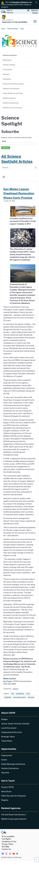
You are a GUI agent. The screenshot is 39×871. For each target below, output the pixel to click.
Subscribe (5, 148)
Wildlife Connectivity (11, 103)
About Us (34, 10)
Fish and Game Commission (19, 814)
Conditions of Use (9, 841)
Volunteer (5, 773)
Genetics (6, 74)
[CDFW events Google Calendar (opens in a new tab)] (28, 10)
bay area (31, 697)
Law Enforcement (8, 728)
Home (3, 28)
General (15, 689)
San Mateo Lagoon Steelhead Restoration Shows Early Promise (18, 193)
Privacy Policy (7, 844)
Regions (4, 800)
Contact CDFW (7, 787)
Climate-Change (9, 65)
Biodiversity (7, 60)
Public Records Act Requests (13, 796)
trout (28, 693)
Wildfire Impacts (9, 98)
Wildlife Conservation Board (19, 819)
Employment (6, 755)
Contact (35, 13)
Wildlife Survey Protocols (12, 108)
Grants (4, 760)
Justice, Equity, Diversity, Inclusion (15, 724)
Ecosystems (7, 69)
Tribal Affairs (6, 741)
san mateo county (19, 697)
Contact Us (6, 849)
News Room (6, 791)
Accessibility (9, 836)
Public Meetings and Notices (13, 764)
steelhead (7, 697)
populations (20, 693)
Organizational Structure (11, 732)
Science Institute (10, 55)
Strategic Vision (8, 737)
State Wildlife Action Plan (13, 93)
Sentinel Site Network (11, 89)
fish (12, 693)
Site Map (5, 847)
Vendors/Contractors (10, 768)
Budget (4, 719)
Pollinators (7, 79)
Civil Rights (6, 839)
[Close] (36, 2)
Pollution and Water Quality (13, 84)
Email (4, 141)
